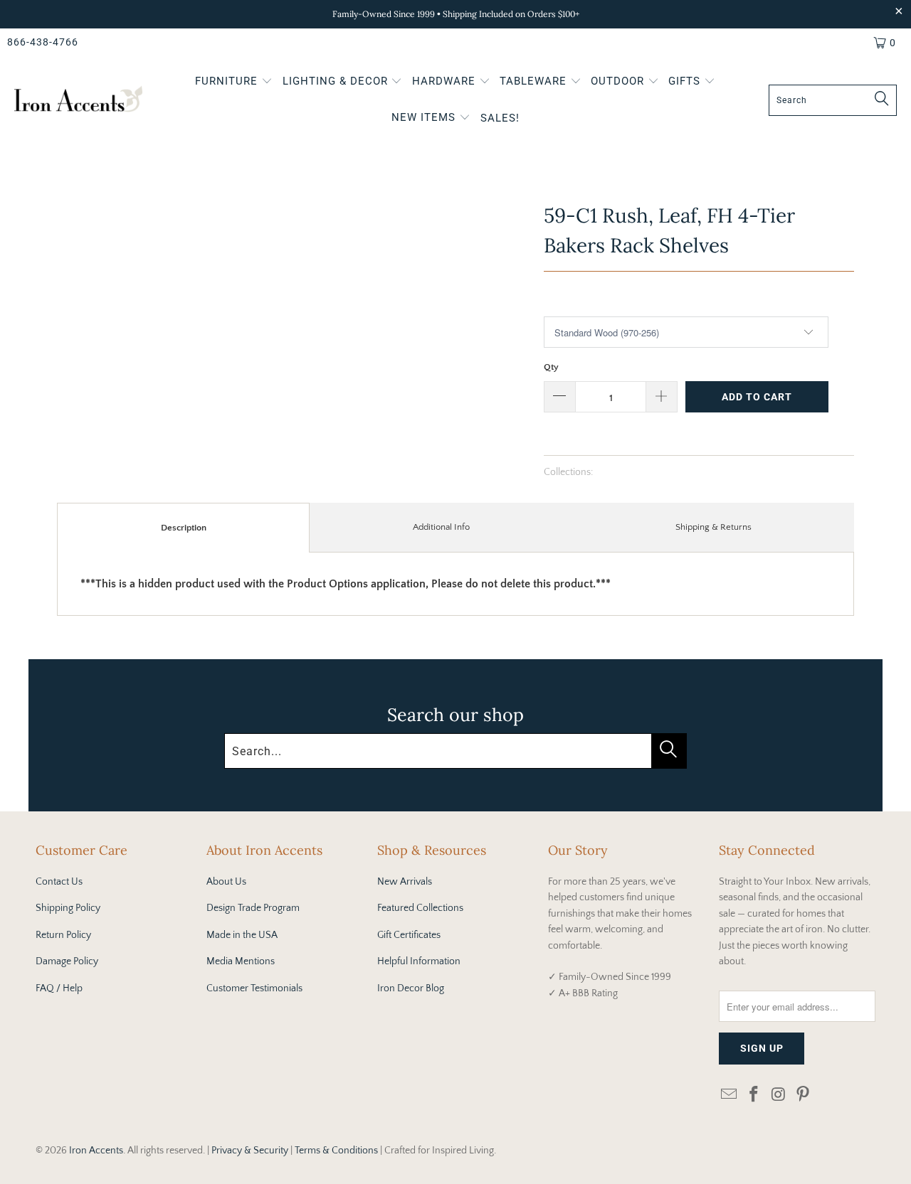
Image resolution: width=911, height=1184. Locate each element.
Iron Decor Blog (410, 988)
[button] (234, 82)
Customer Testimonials (254, 988)
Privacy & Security (249, 1150)
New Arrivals (404, 881)
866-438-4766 (42, 42)
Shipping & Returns (713, 527)
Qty (551, 367)
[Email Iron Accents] (729, 1095)
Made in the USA (242, 935)
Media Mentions (240, 961)
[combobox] (833, 100)
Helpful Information (418, 961)
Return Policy (63, 935)
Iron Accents (96, 1150)
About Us (226, 881)
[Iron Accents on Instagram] (778, 1095)
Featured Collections (420, 908)
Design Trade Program (253, 908)
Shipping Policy (68, 908)
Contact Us (59, 881)
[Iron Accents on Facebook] (754, 1095)
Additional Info (441, 527)
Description (183, 528)
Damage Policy (67, 961)
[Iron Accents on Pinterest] (803, 1095)
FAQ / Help (59, 988)
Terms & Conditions (336, 1150)
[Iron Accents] (78, 100)
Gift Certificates (409, 935)
